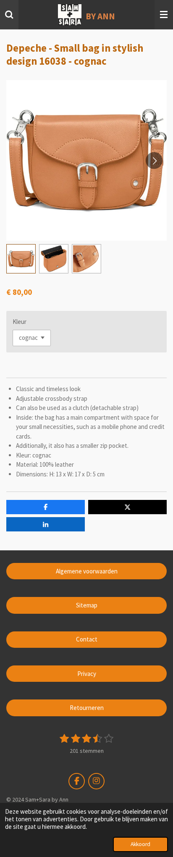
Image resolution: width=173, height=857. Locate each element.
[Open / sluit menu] (164, 14)
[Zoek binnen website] (9, 14)
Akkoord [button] (140, 844)
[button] (21, 258)
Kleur (19, 322)
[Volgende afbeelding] (154, 160)
